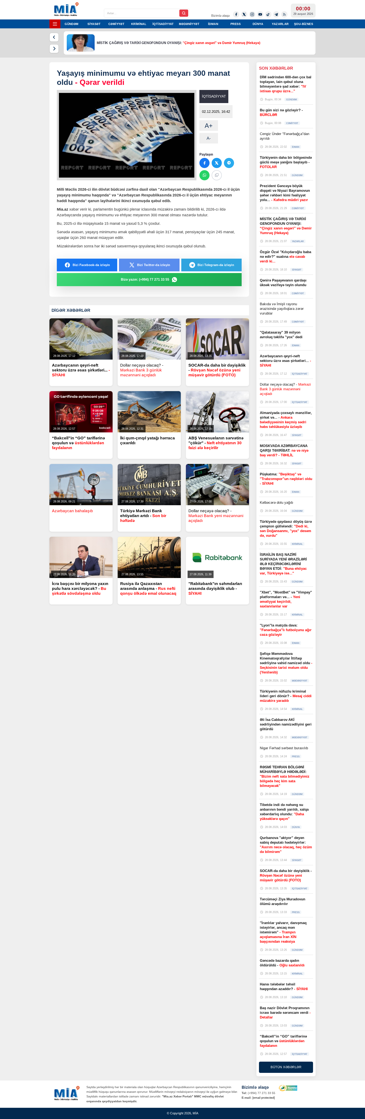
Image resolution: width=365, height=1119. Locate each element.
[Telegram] (276, 14)
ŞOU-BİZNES (303, 24)
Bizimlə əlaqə (220, 15)
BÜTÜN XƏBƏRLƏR (286, 1067)
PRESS (235, 24)
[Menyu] (54, 23)
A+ (209, 125)
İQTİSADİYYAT (163, 24)
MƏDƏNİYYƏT (189, 24)
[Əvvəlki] (54, 37)
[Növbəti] (54, 48)
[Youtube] (260, 14)
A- (209, 138)
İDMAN (213, 24)
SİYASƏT (94, 24)
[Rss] (284, 14)
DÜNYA (258, 24)
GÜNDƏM (71, 24)
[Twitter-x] (244, 14)
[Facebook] (236, 14)
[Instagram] (252, 14)
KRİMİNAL (138, 24)
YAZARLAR (280, 24)
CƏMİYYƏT (116, 24)
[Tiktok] (268, 14)
